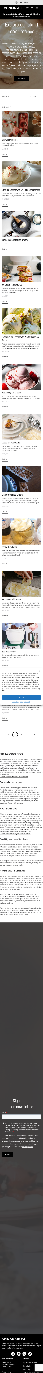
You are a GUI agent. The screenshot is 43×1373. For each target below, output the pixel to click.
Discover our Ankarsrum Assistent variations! (14, 777)
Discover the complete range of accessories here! (15, 834)
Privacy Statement (25, 702)
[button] (32, 8)
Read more (5, 154)
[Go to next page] (34, 734)
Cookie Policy (15, 702)
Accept (21, 697)
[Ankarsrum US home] (11, 8)
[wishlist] (27, 8)
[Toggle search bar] (22, 8)
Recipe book (21, 78)
